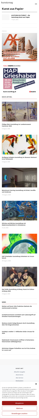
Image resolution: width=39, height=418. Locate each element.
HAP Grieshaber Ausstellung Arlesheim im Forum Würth (18, 257)
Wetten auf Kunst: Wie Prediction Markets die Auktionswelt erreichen (17, 307)
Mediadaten (19, 381)
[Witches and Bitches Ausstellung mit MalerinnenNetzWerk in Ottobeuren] (19, 219)
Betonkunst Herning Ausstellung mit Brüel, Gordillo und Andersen (19, 191)
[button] (36, 384)
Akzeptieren (19, 403)
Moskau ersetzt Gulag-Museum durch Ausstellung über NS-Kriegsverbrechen (18, 324)
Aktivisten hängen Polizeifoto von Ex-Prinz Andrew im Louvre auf (18, 349)
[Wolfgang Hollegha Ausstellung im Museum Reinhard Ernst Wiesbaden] (19, 153)
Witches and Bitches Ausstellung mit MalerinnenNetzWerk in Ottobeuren (14, 224)
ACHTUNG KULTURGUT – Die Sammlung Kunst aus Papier (20, 16)
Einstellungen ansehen (19, 413)
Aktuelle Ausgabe (19, 372)
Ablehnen (19, 408)
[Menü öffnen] (36, 4)
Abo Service (19, 378)
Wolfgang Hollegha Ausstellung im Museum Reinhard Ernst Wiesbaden (19, 158)
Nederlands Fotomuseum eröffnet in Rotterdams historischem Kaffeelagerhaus (18, 341)
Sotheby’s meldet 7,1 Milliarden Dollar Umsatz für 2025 (18, 332)
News (4, 302)
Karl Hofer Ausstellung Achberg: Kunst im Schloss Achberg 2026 (18, 290)
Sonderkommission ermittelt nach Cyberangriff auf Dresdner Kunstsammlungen (18, 315)
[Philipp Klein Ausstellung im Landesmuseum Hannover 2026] (19, 120)
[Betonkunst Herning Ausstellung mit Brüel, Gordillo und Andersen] (19, 186)
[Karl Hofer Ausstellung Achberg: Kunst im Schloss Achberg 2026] (19, 285)
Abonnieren (19, 375)
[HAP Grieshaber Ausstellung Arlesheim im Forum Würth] (19, 252)
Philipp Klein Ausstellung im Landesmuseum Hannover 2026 (16, 125)
